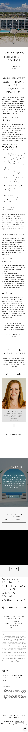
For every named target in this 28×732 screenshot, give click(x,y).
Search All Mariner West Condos (14, 67)
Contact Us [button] (14, 496)
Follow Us (14, 525)
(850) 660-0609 (14, 396)
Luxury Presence (14, 717)
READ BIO (14, 403)
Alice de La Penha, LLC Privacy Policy (15, 698)
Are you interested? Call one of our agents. (14, 435)
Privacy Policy (22, 697)
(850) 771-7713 (14, 627)
